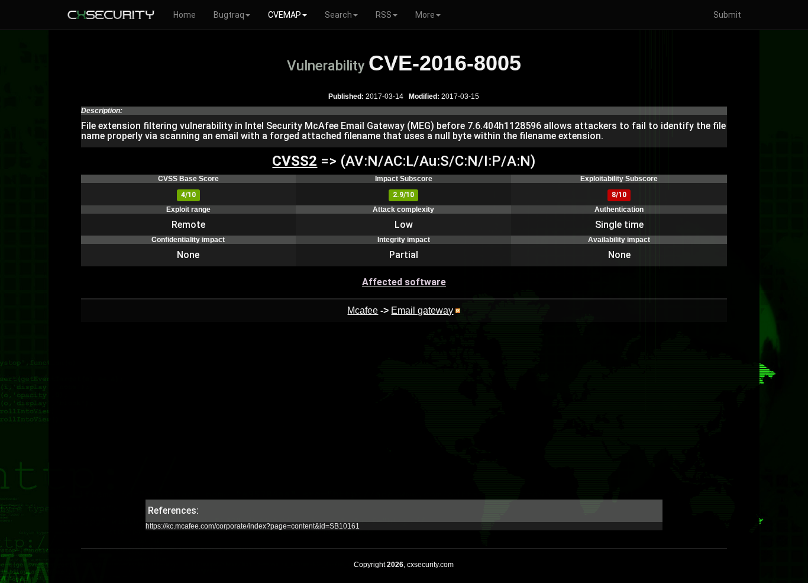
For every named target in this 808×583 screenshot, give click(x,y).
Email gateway (422, 310)
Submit (727, 15)
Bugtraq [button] (229, 15)
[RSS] (457, 310)
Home (184, 15)
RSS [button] (384, 15)
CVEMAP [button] (284, 15)
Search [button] (338, 15)
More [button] (425, 15)
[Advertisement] (403, 417)
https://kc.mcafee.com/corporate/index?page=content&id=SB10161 (253, 526)
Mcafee (362, 310)
